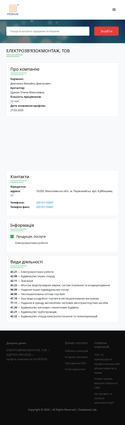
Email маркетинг (75, 369)
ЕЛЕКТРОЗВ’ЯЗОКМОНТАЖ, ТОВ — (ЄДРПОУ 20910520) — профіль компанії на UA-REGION (28, 354)
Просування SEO (75, 363)
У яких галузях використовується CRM (106, 383)
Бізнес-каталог (76, 343)
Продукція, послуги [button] (31, 236)
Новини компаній (101, 345)
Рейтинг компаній (76, 351)
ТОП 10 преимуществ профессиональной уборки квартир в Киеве (106, 363)
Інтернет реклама (76, 357)
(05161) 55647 (44, 202)
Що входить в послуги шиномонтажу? (104, 398)
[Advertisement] (62, 143)
